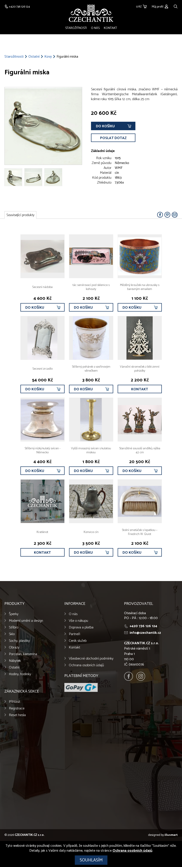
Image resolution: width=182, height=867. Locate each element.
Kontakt (110, 28)
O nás (95, 28)
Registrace (16, 708)
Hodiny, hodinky (20, 674)
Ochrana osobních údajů (86, 665)
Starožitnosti (76, 28)
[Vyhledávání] (176, 5)
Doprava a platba (81, 627)
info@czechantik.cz (145, 633)
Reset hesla (17, 715)
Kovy (48, 56)
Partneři (74, 634)
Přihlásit (14, 702)
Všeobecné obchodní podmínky (91, 659)
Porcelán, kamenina (23, 654)
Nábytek (15, 661)
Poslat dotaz (113, 138)
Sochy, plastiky (19, 641)
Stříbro (13, 627)
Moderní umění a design (26, 621)
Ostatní (34, 56)
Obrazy (14, 647)
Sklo (12, 634)
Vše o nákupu (78, 621)
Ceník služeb (78, 641)
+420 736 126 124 (143, 626)
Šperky (13, 614)
